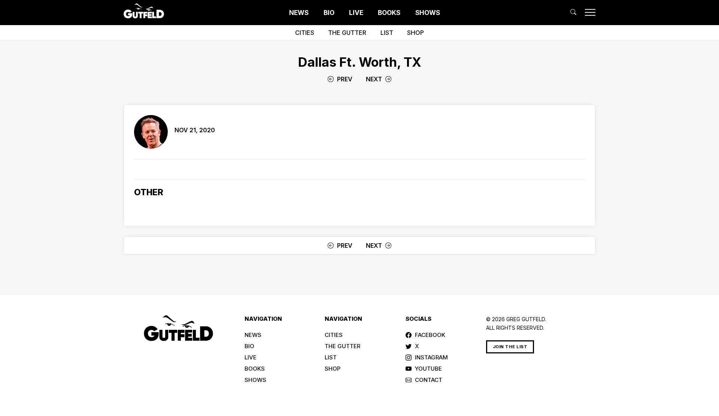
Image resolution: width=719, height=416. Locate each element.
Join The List (510, 346)
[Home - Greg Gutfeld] (144, 10)
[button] (573, 12)
